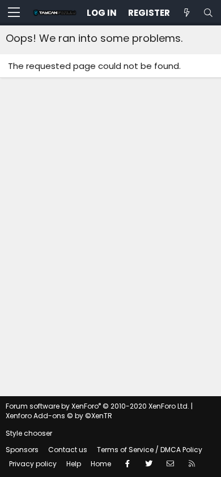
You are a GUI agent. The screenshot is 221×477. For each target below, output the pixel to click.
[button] (14, 13)
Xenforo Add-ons (59, 415)
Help (73, 464)
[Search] (208, 12)
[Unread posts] (186, 12)
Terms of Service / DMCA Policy (149, 449)
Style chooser (29, 433)
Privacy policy (33, 464)
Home (101, 464)
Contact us (67, 449)
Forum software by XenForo (97, 406)
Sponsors (22, 449)
